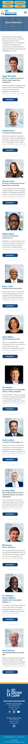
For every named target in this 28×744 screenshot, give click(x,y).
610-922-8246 (14, 709)
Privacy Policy (21, 737)
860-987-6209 (14, 723)
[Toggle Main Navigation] (25, 12)
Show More (9, 99)
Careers (22, 6)
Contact (8, 2)
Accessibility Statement (9, 737)
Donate (8, 6)
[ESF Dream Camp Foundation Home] (9, 12)
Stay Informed (20, 2)
